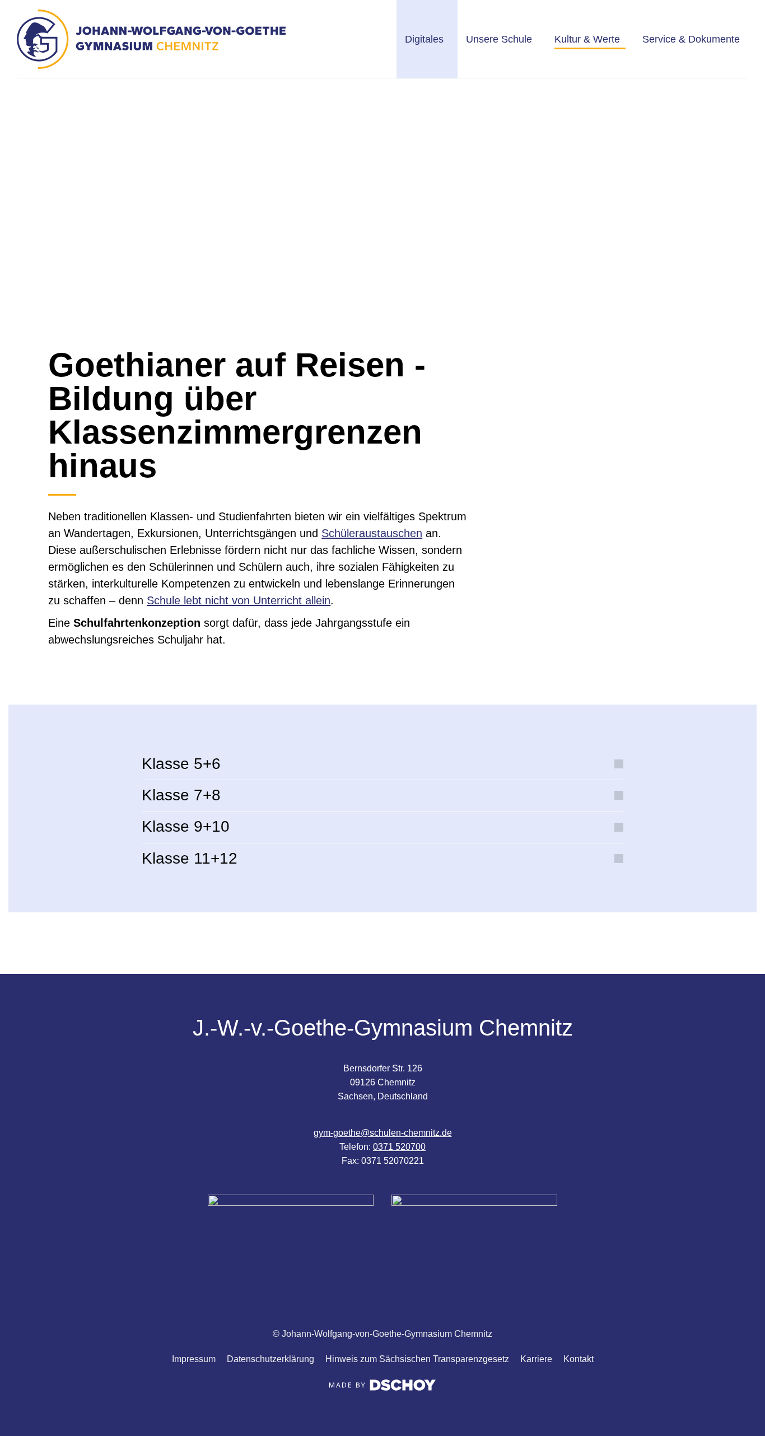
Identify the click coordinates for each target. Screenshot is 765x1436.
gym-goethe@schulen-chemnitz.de (383, 1132)
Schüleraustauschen (371, 533)
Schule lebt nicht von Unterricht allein (238, 600)
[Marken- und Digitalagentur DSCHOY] (382, 1387)
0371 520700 (399, 1146)
